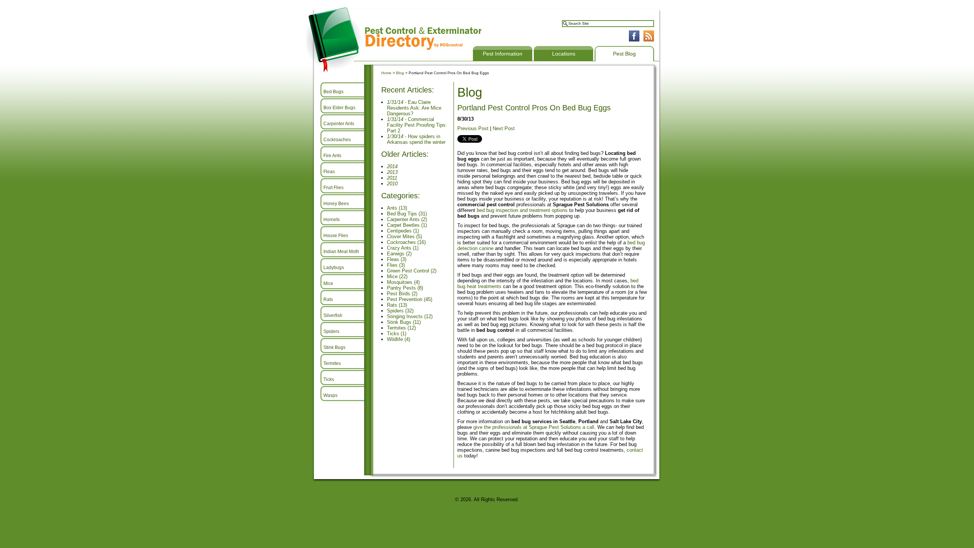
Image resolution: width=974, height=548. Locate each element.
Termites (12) (401, 328)
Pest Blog (624, 54)
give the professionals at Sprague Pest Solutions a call (533, 427)
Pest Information (502, 54)
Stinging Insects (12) (410, 316)
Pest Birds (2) (402, 293)
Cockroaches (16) (406, 242)
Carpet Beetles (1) (407, 225)
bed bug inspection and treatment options (523, 210)
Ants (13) (397, 208)
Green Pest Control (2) (411, 271)
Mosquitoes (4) (403, 282)
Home (386, 73)
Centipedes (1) (403, 231)
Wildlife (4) (398, 339)
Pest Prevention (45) (409, 299)
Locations (563, 54)
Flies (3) (396, 265)
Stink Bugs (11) (404, 322)
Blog (400, 73)
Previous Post (473, 128)
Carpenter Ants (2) (407, 219)
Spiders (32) (400, 311)
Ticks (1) (396, 333)
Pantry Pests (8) (405, 288)
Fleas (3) (396, 259)
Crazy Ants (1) (403, 248)
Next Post (504, 128)
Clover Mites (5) (404, 236)
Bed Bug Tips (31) (407, 214)
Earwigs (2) (399, 253)
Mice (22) (397, 276)
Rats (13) (397, 305)
